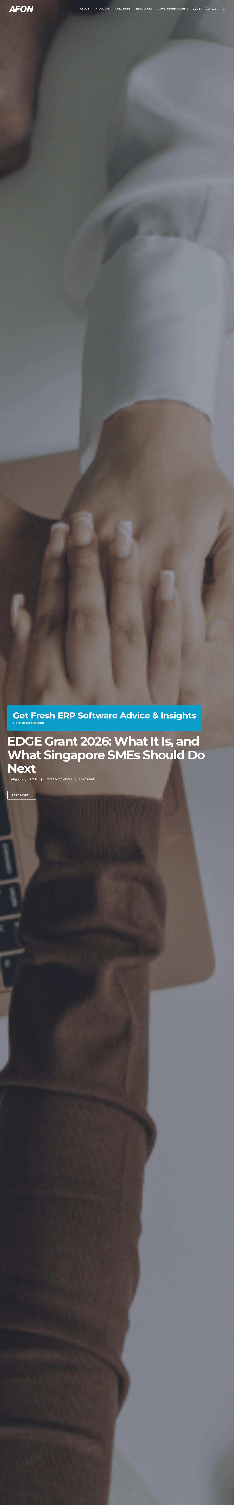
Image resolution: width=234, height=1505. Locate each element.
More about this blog (28, 723)
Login (197, 8)
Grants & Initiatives (58, 779)
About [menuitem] (84, 8)
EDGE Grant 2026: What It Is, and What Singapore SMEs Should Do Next (105, 754)
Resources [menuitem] (144, 8)
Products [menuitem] (102, 8)
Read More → (22, 795)
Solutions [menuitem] (123, 8)
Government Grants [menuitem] (173, 8)
